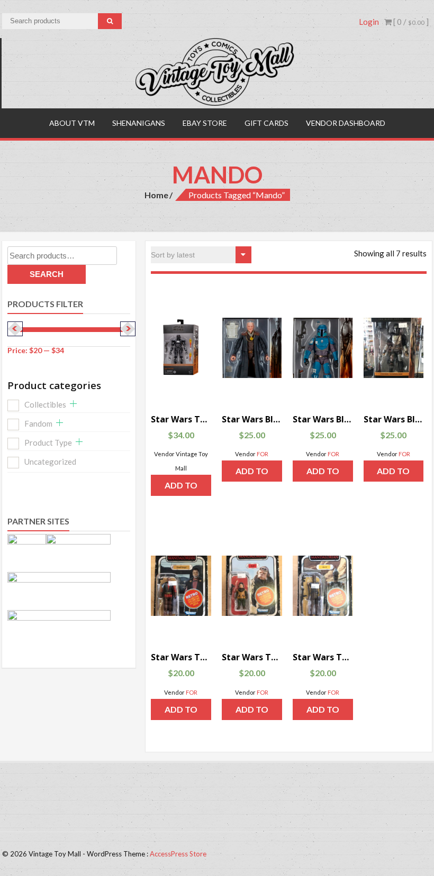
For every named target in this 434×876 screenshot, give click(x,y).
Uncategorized (50, 461)
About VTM (72, 122)
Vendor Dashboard (345, 122)
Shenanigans (138, 122)
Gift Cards (266, 122)
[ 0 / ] (410, 21)
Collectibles (45, 404)
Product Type (48, 442)
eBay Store (205, 122)
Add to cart (181, 488)
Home (156, 195)
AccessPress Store (178, 854)
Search (47, 274)
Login (369, 21)
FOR (262, 453)
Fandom (38, 423)
